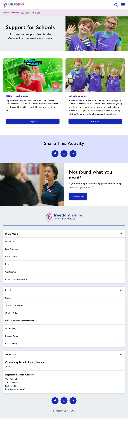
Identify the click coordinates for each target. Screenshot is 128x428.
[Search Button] (116, 5)
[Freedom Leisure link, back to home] (13, 5)
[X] (64, 400)
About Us (9, 241)
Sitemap (9, 298)
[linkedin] (73, 153)
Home (6, 12)
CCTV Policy (11, 343)
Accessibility (10, 328)
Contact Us (78, 196)
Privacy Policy (11, 336)
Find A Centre (11, 249)
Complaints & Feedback (16, 279)
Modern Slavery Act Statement (19, 320)
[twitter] (64, 153)
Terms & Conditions (14, 305)
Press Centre (11, 256)
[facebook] (55, 153)
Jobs (7, 264)
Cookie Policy (11, 313)
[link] (123, 5)
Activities (15, 12)
